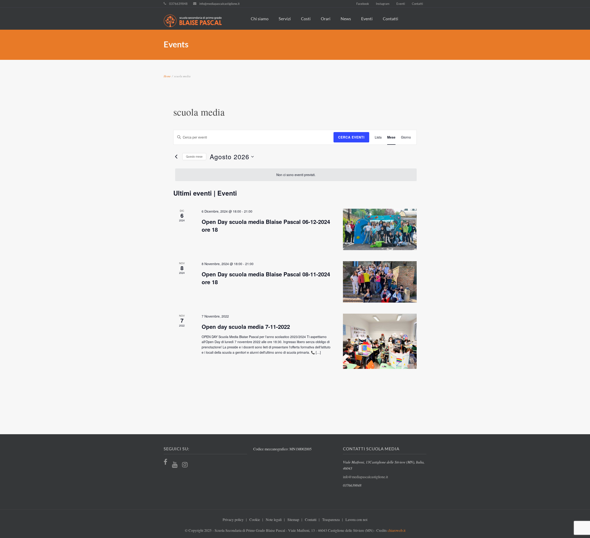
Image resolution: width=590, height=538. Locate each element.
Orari (325, 18)
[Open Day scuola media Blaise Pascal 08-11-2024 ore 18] (380, 282)
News (346, 18)
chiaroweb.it (396, 530)
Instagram (382, 4)
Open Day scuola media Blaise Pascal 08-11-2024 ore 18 (266, 278)
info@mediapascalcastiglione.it (219, 4)
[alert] (296, 174)
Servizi (285, 18)
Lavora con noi (356, 519)
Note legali (274, 519)
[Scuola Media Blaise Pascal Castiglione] (195, 21)
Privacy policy (233, 519)
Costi (306, 18)
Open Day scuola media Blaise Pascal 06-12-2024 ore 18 (266, 225)
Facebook (362, 4)
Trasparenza (331, 519)
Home (167, 76)
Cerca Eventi (351, 137)
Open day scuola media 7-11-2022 (246, 326)
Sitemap (293, 519)
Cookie (254, 519)
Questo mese (194, 156)
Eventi (400, 4)
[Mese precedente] (176, 156)
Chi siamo (259, 18)
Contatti (417, 4)
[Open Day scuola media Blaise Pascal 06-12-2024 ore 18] (380, 229)
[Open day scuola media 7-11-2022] (380, 341)
